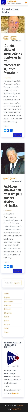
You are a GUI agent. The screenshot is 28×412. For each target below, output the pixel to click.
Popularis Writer (16, 409)
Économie (7, 297)
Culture (6, 293)
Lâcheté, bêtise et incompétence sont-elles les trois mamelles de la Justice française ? (13, 59)
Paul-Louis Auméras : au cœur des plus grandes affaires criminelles (13, 196)
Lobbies (6, 320)
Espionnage (7, 305)
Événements (7, 309)
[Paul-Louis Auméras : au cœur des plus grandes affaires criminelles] (12, 158)
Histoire (6, 317)
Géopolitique (8, 313)
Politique (13, 38)
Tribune (6, 332)
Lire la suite (17, 135)
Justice (6, 38)
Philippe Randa (8, 78)
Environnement (8, 301)
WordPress (20, 405)
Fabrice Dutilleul (8, 211)
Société (13, 179)
